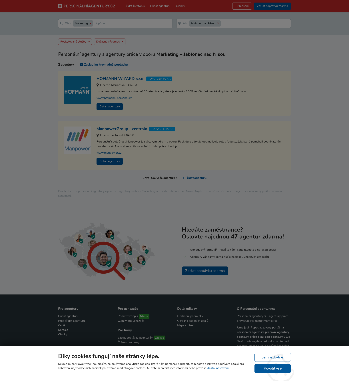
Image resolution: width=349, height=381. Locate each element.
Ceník (61, 325)
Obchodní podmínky (190, 316)
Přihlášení (242, 6)
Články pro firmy (128, 342)
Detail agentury (109, 107)
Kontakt (63, 330)
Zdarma (144, 316)
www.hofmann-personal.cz (114, 98)
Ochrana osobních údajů (192, 321)
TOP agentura (159, 79)
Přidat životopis (135, 6)
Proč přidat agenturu (71, 321)
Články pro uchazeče (131, 321)
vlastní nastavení (218, 368)
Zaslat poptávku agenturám (135, 338)
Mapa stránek (186, 325)
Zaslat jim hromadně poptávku (106, 65)
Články (180, 6)
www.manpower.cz (109, 153)
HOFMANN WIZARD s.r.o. (120, 78)
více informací (179, 368)
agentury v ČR (280, 337)
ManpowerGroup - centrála (122, 129)
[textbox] (96, 23)
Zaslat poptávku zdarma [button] (272, 6)
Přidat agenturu (160, 6)
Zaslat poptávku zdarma (205, 270)
